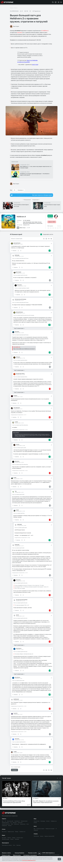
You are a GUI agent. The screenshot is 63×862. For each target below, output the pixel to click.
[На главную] (7, 2)
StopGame (36, 830)
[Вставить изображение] (46, 770)
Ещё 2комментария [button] (18, 370)
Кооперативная (31, 223)
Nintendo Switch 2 (5, 822)
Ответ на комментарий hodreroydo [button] (20, 275)
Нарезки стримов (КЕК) (49, 836)
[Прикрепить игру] (44, 770)
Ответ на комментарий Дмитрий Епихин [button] (20, 258)
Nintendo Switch (24, 821)
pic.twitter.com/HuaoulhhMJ (23, 62)
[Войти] (58, 2)
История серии (20, 837)
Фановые (15, 822)
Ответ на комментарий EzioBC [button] (18, 494)
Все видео (4, 837)
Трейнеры (18, 845)
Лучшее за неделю (40, 828)
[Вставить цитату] (49, 770)
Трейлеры (17, 839)
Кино (28, 824)
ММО (12, 824)
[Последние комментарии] (56, 2)
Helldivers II (21, 217)
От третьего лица (38, 223)
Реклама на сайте (32, 852)
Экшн (24, 222)
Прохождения (5, 842)
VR (11, 822)
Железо (9, 825)
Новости (15, 7)
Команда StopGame (19, 852)
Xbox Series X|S (10, 821)
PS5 (25, 220)
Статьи (3, 829)
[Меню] (61, 2)
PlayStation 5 (21, 190)
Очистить (59, 225)
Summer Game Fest (6, 824)
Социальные (22, 824)
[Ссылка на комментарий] (51, 243)
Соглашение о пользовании (30, 855)
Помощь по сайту (6, 855)
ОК (59, 859)
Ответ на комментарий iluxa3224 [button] (18, 741)
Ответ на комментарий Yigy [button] (18, 513)
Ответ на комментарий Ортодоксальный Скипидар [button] (23, 315)
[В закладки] (30, 11)
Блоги (35, 826)
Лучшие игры (36, 821)
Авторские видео (5, 839)
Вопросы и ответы (6, 852)
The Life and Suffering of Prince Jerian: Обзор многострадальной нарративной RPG (14, 801)
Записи (41, 836)
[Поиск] (53, 2)
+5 (56, 828)
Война (36, 222)
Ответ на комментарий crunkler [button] (19, 447)
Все (3, 821)
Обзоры (16, 831)
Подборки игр (22, 831)
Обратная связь (17, 855)
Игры (35, 818)
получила (19, 32)
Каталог (48, 821)
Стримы (36, 833)
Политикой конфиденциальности (28, 860)
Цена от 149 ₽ (52, 221)
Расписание (36, 836)
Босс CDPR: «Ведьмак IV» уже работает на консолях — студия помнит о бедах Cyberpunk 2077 (46, 801)
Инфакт (12, 839)
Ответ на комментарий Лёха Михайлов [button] (20, 425)
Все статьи (4, 831)
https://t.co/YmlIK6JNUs (32, 60)
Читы (14, 845)
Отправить (14, 770)
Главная (11, 7)
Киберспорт (4, 825)
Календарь (43, 821)
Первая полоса (11, 831)
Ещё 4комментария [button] (18, 645)
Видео (3, 835)
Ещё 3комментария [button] (18, 328)
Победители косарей (50, 828)
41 (22, 11)
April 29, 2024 (35, 64)
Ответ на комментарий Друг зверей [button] (22, 288)
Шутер (33, 222)
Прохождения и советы (7, 845)
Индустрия (20, 822)
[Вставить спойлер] (51, 770)
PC (14, 190)
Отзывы (35, 822)
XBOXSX (28, 220)
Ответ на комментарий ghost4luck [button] (20, 360)
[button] (13, 250)
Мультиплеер (28, 222)
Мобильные (16, 824)
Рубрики (9, 837)
